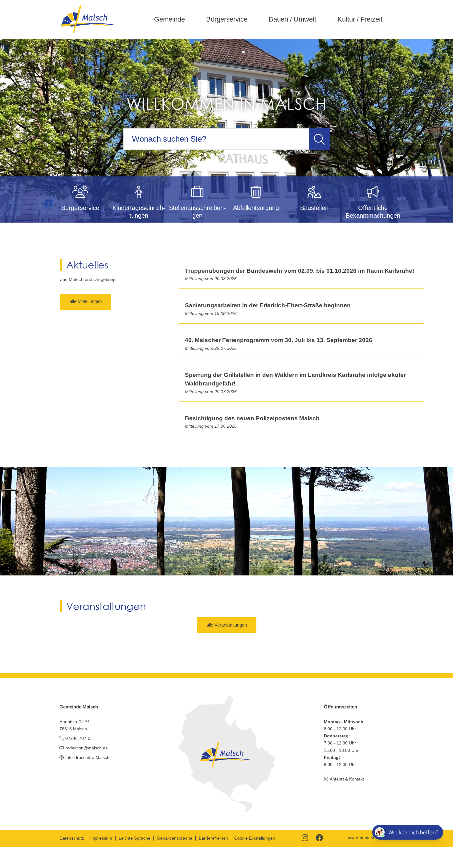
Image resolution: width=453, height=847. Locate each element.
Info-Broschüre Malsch (87, 757)
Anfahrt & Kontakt (347, 778)
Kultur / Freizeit (359, 19)
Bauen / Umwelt (292, 19)
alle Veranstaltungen (226, 624)
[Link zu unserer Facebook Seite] (319, 838)
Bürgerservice (226, 19)
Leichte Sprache (134, 838)
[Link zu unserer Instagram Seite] (305, 838)
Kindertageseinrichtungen (138, 211)
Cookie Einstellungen (254, 838)
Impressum (101, 838)
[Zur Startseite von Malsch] (87, 19)
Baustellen (314, 207)
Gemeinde (169, 19)
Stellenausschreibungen (197, 211)
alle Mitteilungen (86, 301)
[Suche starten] (319, 139)
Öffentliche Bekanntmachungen (373, 211)
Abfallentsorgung (256, 207)
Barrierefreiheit (213, 838)
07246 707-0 (77, 738)
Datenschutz (71, 838)
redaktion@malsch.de (86, 747)
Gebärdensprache (174, 838)
